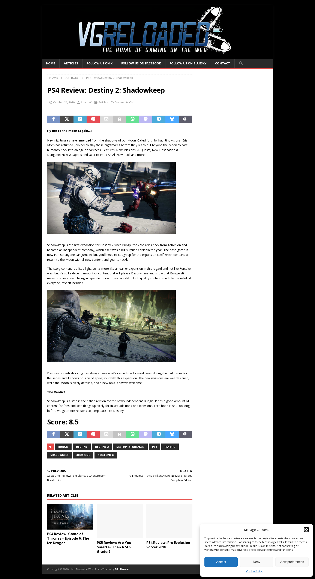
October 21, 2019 (64, 102)
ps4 (154, 447)
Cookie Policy (254, 571)
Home (50, 63)
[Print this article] (119, 119)
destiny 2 (102, 447)
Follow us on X (99, 63)
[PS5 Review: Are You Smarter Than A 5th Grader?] (120, 521)
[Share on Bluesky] (171, 119)
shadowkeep (59, 455)
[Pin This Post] (93, 119)
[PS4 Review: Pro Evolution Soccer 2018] (169, 521)
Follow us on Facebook (141, 63)
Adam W (86, 102)
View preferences (292, 562)
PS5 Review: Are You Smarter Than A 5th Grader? (114, 547)
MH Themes (122, 569)
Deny (256, 562)
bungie (63, 447)
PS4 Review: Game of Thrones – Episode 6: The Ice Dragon (68, 538)
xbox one (83, 455)
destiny (81, 447)
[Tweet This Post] (66, 119)
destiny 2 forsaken (130, 447)
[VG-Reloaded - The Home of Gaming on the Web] (157, 56)
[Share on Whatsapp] (132, 119)
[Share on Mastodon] (145, 119)
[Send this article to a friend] (106, 119)
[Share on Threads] (185, 119)
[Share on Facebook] (53, 119)
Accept (221, 562)
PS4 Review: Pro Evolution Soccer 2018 (168, 544)
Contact (222, 63)
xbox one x (106, 455)
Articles (71, 63)
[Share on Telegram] (158, 119)
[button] (306, 529)
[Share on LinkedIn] (80, 119)
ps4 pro (170, 447)
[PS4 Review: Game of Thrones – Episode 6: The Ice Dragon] (70, 517)
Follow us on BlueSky (188, 63)
